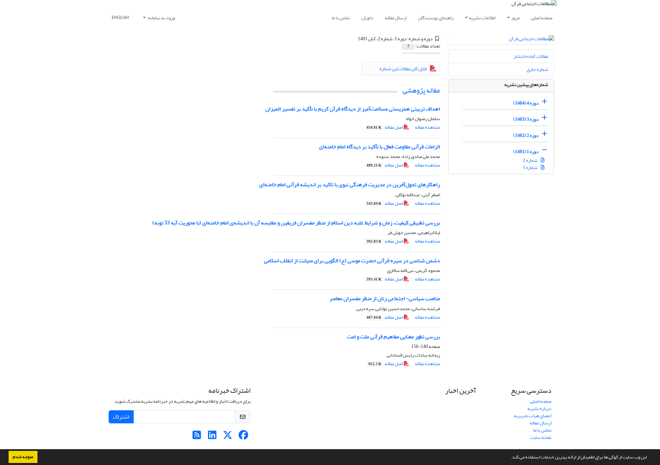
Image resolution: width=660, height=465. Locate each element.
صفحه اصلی (541, 17)
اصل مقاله (385, 127)
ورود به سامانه (161, 17)
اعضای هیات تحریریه (532, 415)
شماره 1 (530, 167)
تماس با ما (341, 17)
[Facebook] (243, 437)
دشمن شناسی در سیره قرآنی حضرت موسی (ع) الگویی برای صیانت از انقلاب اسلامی (352, 260)
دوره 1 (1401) (526, 151)
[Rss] (196, 437)
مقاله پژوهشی (421, 90)
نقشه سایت (540, 437)
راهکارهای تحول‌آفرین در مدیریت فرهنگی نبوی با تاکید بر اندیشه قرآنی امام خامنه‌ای (349, 184)
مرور (515, 17)
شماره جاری (537, 69)
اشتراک (121, 417)
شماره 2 (530, 160)
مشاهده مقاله (427, 127)
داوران (367, 17)
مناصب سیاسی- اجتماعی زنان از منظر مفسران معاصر (384, 298)
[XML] (353, 38)
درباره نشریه (539, 408)
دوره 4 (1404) (526, 103)
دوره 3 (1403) (526, 119)
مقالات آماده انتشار (531, 56)
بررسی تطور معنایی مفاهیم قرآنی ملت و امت (393, 336)
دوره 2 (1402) (526, 135)
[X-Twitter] (227, 437)
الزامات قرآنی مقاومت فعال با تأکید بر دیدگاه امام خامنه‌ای (379, 146)
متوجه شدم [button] (23, 457)
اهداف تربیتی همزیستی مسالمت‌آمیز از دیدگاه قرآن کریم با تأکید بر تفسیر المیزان (352, 109)
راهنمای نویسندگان (435, 17)
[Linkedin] (212, 437)
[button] (509, 458)
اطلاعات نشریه (482, 17)
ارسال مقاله (396, 17)
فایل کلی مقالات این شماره (403, 68)
